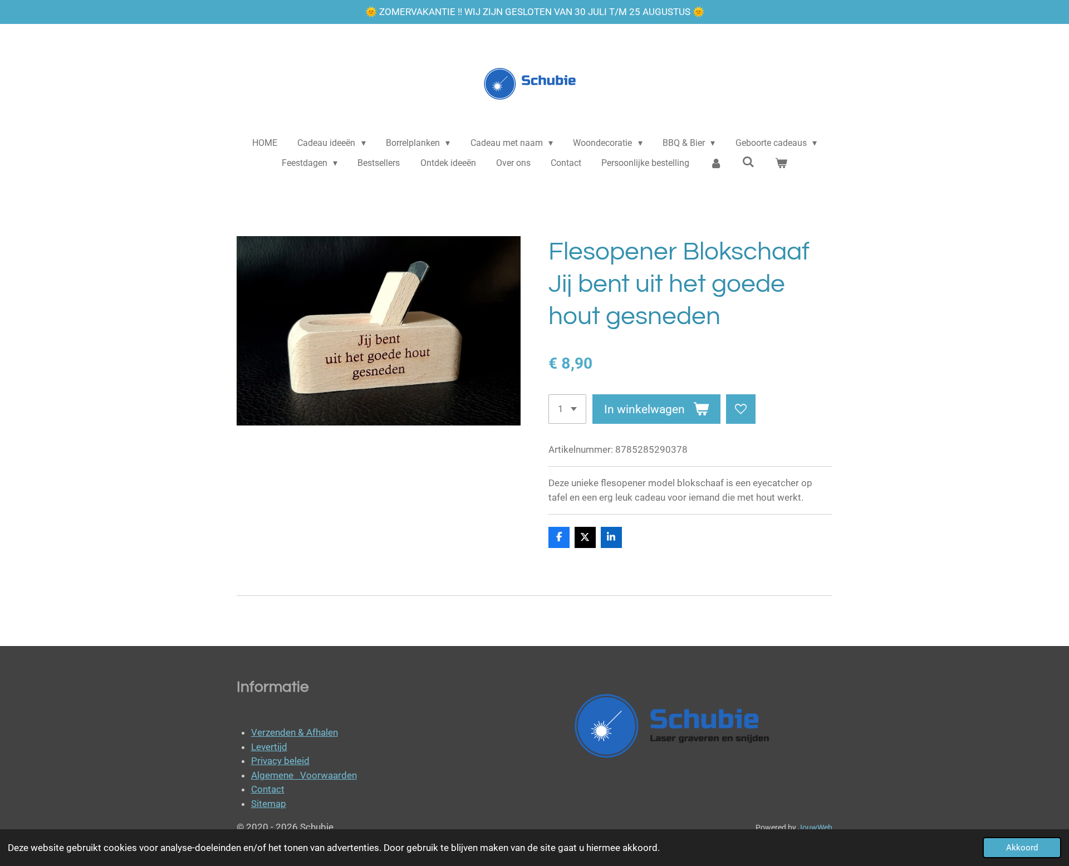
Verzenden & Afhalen (294, 732)
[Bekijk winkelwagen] (781, 163)
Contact (268, 789)
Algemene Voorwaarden (304, 775)
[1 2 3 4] (567, 409)
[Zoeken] (748, 161)
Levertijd (269, 746)
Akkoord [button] (1022, 848)
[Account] (716, 163)
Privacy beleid (280, 760)
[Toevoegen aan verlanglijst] (741, 409)
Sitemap (268, 803)
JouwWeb (815, 827)
